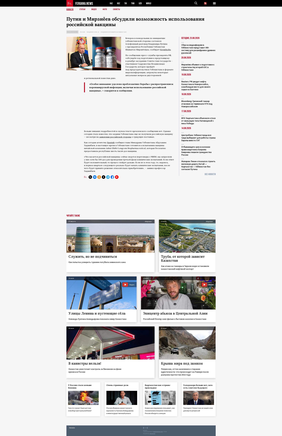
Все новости (210, 174)
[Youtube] (117, 177)
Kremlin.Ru (165, 49)
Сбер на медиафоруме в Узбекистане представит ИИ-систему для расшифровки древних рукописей (198, 49)
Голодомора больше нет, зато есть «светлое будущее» (197, 386)
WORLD (148, 3)
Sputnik (111, 142)
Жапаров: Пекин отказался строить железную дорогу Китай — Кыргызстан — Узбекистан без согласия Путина (198, 165)
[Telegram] (108, 177)
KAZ (111, 3)
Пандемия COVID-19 (93, 32)
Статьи (82, 9)
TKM (132, 3)
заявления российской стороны (115, 137)
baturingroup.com (158, 431)
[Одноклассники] (99, 177)
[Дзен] (103, 177)
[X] (90, 177)
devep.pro (152, 433)
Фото (105, 9)
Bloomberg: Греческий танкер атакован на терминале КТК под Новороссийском (196, 104)
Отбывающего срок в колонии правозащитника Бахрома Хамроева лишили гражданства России (196, 151)
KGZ (118, 3)
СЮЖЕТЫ (116, 9)
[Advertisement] (129, 111)
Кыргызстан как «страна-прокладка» (158, 386)
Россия (82, 32)
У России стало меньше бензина (80, 386)
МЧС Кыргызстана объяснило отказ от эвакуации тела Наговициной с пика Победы (198, 121)
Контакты (72, 427)
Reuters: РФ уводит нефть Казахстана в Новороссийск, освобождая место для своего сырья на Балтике (195, 85)
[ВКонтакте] (94, 177)
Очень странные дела (117, 385)
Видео (94, 9)
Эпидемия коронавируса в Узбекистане (113, 32)
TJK (125, 3)
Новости (69, 9)
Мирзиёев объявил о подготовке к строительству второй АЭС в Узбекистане (197, 67)
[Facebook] (112, 177)
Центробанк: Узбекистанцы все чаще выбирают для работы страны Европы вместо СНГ (198, 138)
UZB (140, 3)
